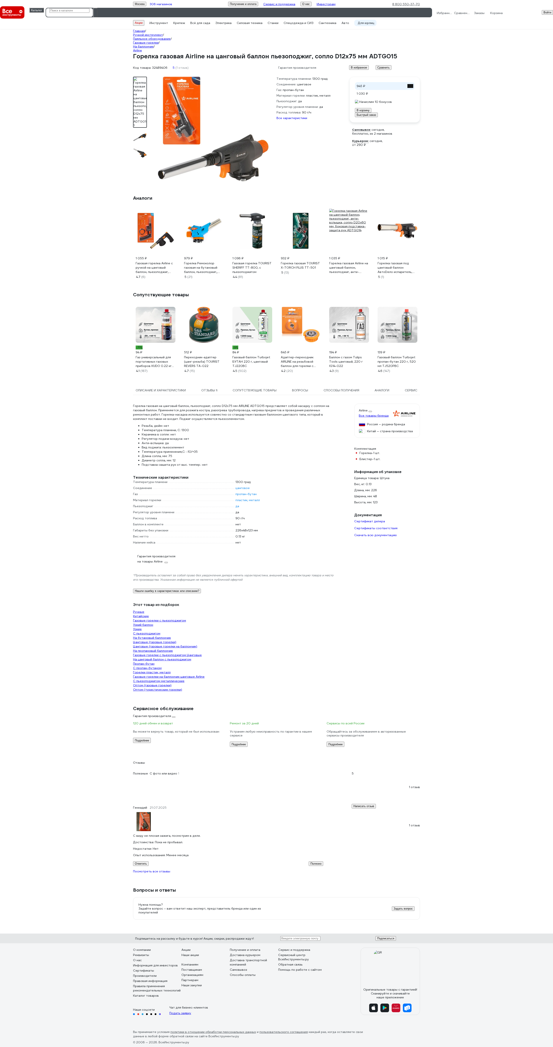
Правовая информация (150, 981)
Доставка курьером (245, 955)
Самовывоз (238, 970)
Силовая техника (249, 23)
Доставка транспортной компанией (248, 962)
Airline (363, 410)
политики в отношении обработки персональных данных (213, 1032)
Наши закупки (191, 985)
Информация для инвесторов (155, 965)
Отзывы (139, 763)
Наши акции (190, 955)
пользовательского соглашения (283, 1032)
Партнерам (189, 980)
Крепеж (179, 23)
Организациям (192, 975)
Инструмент (158, 23)
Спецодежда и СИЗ (298, 23)
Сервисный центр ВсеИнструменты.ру (293, 957)
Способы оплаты (243, 975)
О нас (137, 960)
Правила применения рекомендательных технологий (157, 988)
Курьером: (360, 141)
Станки (273, 23)
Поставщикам (191, 970)
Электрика (223, 23)
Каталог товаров (146, 996)
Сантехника (327, 23)
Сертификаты (143, 970)
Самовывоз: (361, 130)
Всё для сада (200, 23)
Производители (145, 976)
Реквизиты (141, 955)
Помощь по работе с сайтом (300, 970)
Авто (345, 23)
